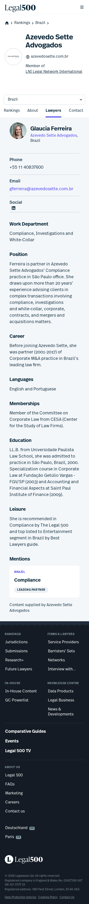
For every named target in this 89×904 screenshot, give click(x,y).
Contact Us (67, 897)
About (32, 111)
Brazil (40, 23)
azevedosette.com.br (49, 57)
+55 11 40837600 (26, 168)
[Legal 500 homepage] (44, 859)
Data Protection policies (20, 897)
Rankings (22, 23)
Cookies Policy (48, 897)
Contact (76, 111)
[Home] (38, 7)
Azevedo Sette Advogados (53, 136)
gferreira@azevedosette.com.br (41, 189)
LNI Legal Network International (54, 72)
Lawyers (53, 111)
